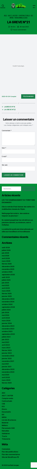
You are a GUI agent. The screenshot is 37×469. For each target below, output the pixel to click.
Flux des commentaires (11, 454)
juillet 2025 (6, 280)
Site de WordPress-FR (10, 457)
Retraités (5, 431)
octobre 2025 (7, 272)
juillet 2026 (6, 250)
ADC (5, 15)
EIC (32, 15)
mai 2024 (5, 315)
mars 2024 (6, 321)
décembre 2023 (8, 326)
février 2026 (7, 264)
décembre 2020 (8, 369)
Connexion (6, 449)
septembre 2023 (8, 334)
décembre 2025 (8, 266)
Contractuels (24, 15)
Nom (4, 148)
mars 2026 (6, 261)
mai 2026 (5, 256)
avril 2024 (6, 318)
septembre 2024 (8, 307)
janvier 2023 (7, 353)
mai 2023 (5, 342)
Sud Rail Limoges (13, 465)
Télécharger (28, 96)
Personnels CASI (21, 17)
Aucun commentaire (19, 30)
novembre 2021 (8, 361)
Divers (4, 409)
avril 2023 (6, 345)
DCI (3, 406)
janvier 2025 (7, 296)
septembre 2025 (8, 275)
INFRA (12, 17)
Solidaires (6, 433)
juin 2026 (5, 253)
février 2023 (7, 350)
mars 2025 (6, 291)
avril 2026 (6, 258)
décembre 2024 (8, 299)
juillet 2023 (6, 337)
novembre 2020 (8, 372)
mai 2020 (5, 375)
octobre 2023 (7, 331)
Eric (14, 27)
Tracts (4, 436)
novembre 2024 (8, 302)
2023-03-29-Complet (9, 96)
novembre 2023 (8, 329)
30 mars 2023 (24, 27)
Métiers (5, 425)
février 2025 (7, 293)
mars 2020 (6, 380)
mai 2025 (5, 285)
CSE (3, 404)
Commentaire (6, 130)
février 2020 (7, 383)
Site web (4, 165)
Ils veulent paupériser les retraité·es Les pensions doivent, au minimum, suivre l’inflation (17, 222)
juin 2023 (5, 339)
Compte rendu (7, 398)
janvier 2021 (6, 367)
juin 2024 (5, 312)
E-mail (4, 156)
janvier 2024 (7, 323)
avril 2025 (6, 288)
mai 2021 (5, 364)
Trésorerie (6, 439)
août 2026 (6, 247)
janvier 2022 (7, 358)
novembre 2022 (8, 356)
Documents (6, 412)
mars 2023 (6, 348)
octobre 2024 (7, 304)
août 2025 (6, 277)
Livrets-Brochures (9, 420)
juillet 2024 (6, 310)
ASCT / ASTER (13, 15)
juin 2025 (5, 283)
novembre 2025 (8, 269)
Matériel (5, 423)
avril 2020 (6, 377)
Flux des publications (10, 452)
